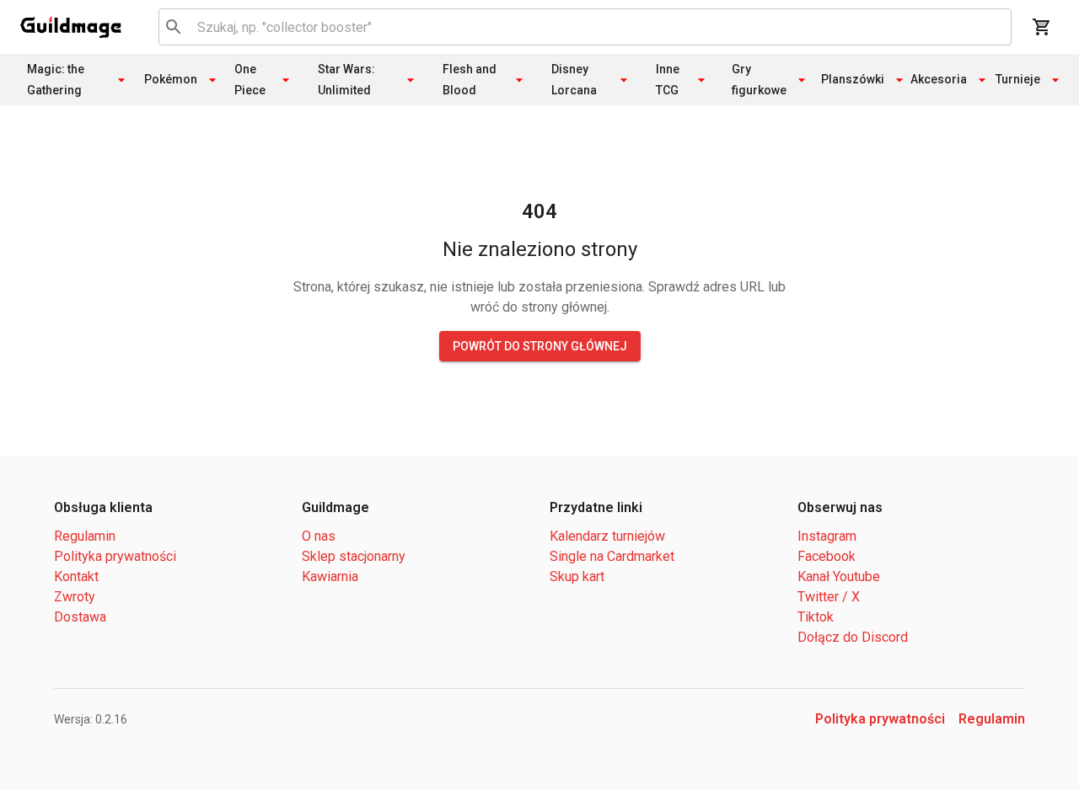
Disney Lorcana (574, 79)
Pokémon (172, 79)
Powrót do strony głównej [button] (540, 346)
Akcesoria (940, 79)
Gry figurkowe (759, 79)
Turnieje (1018, 79)
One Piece (250, 79)
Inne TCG (667, 79)
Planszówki (854, 79)
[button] (71, 27)
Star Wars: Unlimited (346, 79)
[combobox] (582, 27)
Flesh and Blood (470, 79)
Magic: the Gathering (55, 79)
